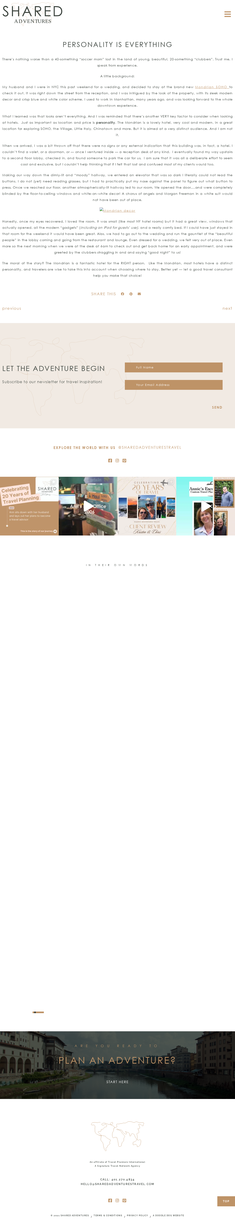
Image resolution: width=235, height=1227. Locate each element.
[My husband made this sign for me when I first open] (88, 506)
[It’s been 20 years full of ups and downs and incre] (29, 506)
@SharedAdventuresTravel (150, 447)
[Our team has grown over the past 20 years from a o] (205, 506)
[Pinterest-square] (125, 460)
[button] (122, 294)
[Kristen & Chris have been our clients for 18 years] (147, 506)
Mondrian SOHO (212, 87)
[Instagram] (117, 460)
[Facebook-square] (110, 460)
